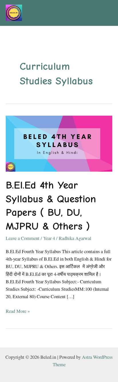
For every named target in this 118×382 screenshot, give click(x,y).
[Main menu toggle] (105, 13)
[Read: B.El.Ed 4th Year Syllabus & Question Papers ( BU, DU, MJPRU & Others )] (59, 143)
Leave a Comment (23, 238)
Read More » (18, 311)
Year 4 (49, 238)
